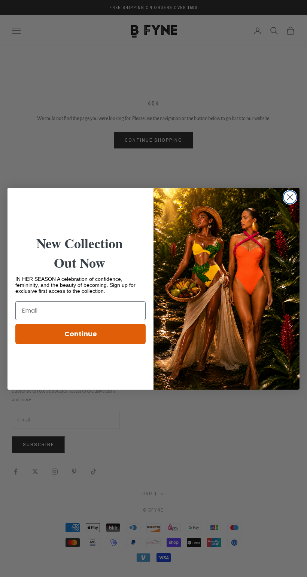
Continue (80, 333)
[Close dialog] (290, 197)
